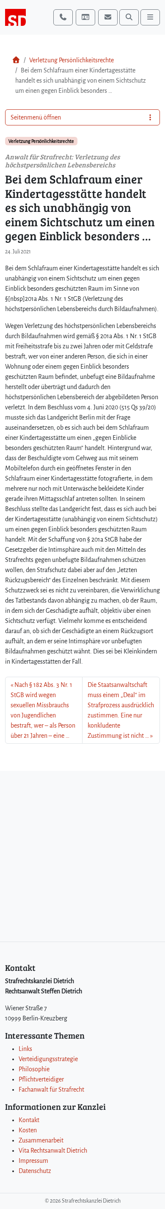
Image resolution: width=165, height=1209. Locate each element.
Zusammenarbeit (41, 1140)
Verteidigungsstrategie (48, 1059)
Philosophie (34, 1069)
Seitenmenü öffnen (36, 117)
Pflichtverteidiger (41, 1079)
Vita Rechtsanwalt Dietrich (53, 1150)
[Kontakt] (85, 17)
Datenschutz (35, 1170)
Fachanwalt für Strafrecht (51, 1089)
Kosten (28, 1130)
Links (25, 1048)
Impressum (33, 1160)
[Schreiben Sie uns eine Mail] (108, 17)
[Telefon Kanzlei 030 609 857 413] (63, 17)
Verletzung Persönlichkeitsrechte (71, 60)
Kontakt (29, 1120)
